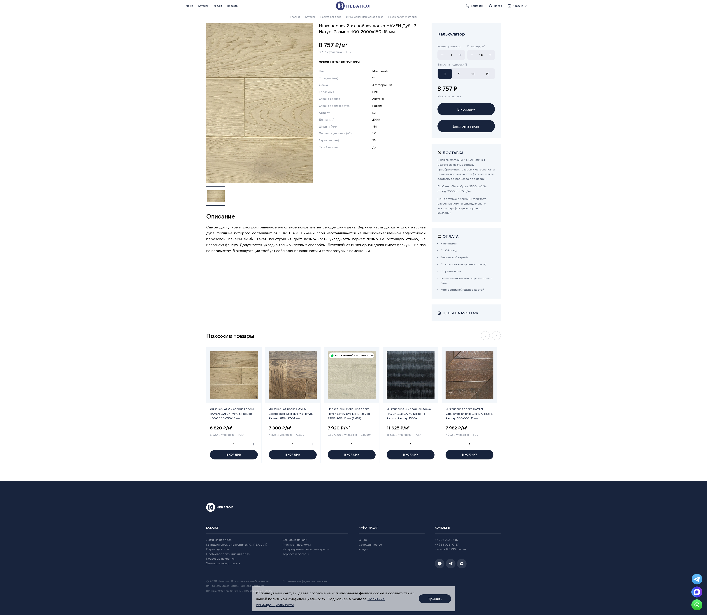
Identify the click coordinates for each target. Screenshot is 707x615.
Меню (189, 5)
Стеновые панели (294, 539)
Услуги (218, 5)
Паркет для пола (218, 549)
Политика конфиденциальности (304, 581)
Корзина (520, 5)
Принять (435, 599)
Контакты (477, 5)
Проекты (232, 5)
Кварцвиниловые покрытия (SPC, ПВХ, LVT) (236, 544)
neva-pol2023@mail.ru (450, 549)
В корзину (466, 109)
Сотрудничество (370, 544)
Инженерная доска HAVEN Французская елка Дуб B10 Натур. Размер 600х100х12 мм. (469, 413)
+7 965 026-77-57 (447, 544)
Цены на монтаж (461, 313)
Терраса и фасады (295, 554)
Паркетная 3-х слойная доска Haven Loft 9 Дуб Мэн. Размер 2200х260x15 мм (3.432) (349, 413)
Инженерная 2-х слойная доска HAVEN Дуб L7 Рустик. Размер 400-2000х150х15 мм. (232, 413)
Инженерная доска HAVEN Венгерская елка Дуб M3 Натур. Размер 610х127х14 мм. (291, 413)
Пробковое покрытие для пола (228, 554)
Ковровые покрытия (220, 558)
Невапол (358, 5)
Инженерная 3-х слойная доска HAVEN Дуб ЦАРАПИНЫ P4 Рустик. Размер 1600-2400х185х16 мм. (409, 414)
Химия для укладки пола (223, 563)
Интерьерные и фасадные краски (306, 549)
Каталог (203, 5)
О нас (363, 539)
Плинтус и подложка (296, 544)
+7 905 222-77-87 (446, 539)
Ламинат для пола (219, 539)
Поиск (498, 5)
